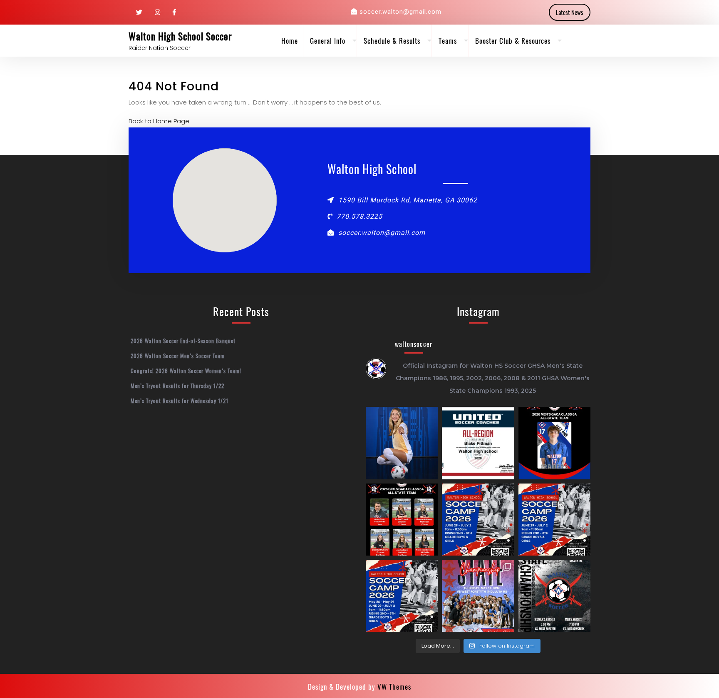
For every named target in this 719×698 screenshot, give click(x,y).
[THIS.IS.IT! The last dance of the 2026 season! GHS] (478, 596)
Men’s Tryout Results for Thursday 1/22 (177, 385)
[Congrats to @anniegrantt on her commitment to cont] (402, 443)
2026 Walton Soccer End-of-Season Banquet (183, 341)
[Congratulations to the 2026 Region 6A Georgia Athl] (402, 520)
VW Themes (393, 686)
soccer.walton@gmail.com (400, 11)
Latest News (569, 12)
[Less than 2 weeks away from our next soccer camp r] (478, 520)
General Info (327, 40)
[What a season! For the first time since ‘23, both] (554, 596)
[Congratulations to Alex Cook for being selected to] (554, 443)
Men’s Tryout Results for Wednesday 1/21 (179, 400)
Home (289, 40)
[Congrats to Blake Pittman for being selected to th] (478, 443)
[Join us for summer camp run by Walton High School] (554, 520)
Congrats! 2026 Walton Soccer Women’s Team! (186, 370)
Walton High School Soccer (180, 36)
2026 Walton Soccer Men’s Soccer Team (178, 355)
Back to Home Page (159, 121)
